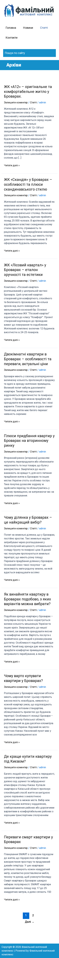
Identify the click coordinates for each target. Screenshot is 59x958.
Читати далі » (12, 165)
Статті (44, 27)
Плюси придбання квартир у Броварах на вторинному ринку (29, 441)
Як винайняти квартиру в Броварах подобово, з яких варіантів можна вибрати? (27, 599)
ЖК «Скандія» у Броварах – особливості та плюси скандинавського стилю (28, 184)
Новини (28, 27)
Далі (29, 921)
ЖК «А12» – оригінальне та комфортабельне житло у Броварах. (28, 92)
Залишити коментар (16, 102)
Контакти (11, 37)
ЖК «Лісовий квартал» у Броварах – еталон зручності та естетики (25, 270)
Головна (11, 27)
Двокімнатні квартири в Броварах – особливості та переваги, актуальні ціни (27, 359)
